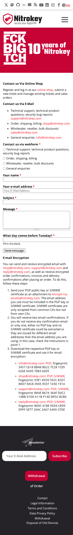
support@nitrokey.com (26, 118)
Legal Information (42, 503)
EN (68, 5)
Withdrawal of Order (36, 477)
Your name (12, 175)
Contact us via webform (21, 144)
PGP (48, 363)
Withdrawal (42, 518)
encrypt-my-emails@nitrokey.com (39, 296)
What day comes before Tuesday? (29, 235)
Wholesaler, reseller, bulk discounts (30, 163)
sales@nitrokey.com (24, 132)
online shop (45, 90)
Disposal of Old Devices (42, 522)
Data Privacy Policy (42, 513)
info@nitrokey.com (49, 137)
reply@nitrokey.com (16, 272)
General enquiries (18, 168)
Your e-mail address (18, 186)
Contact (42, 498)
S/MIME (59, 376)
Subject (9, 198)
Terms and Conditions (42, 508)
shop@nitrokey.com (56, 123)
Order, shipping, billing (21, 158)
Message (10, 209)
